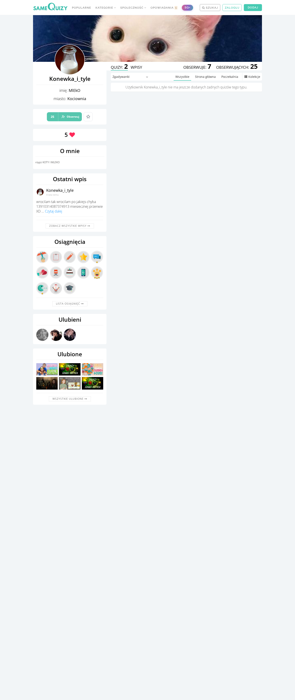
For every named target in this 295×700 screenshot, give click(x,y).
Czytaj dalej (53, 211)
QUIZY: (119, 67)
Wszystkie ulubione (68, 399)
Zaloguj (232, 7)
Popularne (81, 7)
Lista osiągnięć (68, 303)
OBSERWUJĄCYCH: (237, 67)
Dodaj (253, 7)
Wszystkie (182, 77)
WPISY (136, 67)
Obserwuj (65, 117)
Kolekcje (254, 77)
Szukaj (211, 7)
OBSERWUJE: (197, 67)
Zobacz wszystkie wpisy (68, 226)
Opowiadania (164, 7)
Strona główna (205, 77)
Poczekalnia (229, 77)
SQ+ (187, 7)
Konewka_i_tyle (60, 190)
